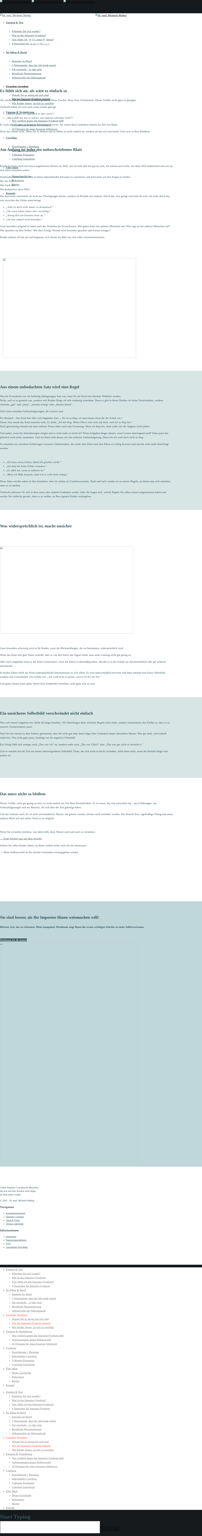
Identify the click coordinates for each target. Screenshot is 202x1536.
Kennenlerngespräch (15, 1213)
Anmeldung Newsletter (17, 1247)
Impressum (11, 1236)
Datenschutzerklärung (16, 1240)
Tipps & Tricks (13, 1220)
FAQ (8, 1243)
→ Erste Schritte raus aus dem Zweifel (21, 838)
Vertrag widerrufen (15, 1224)
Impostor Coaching (15, 1217)
